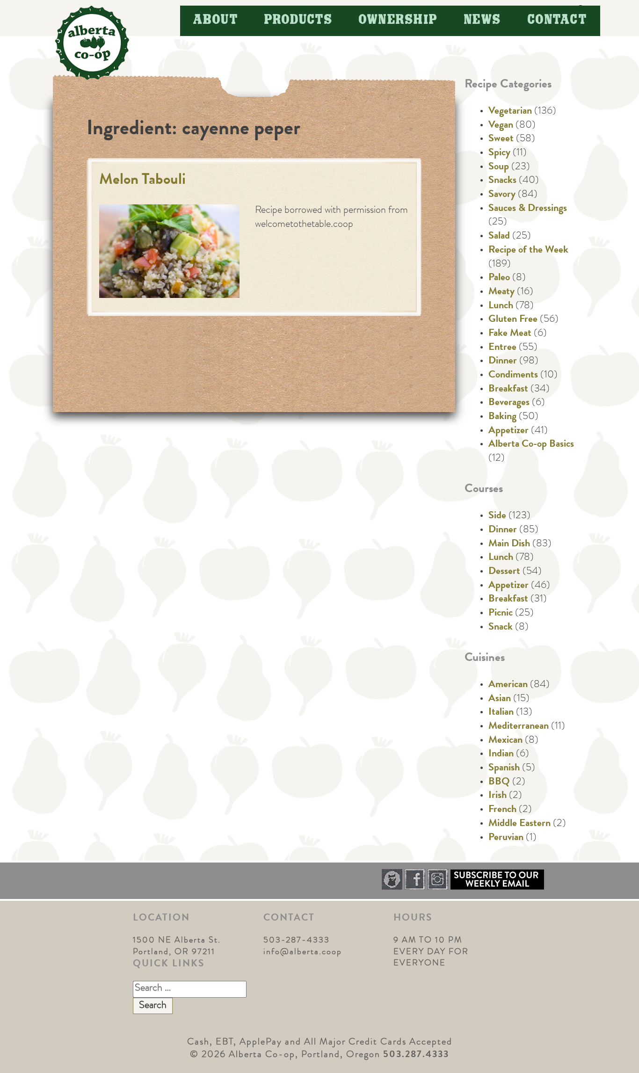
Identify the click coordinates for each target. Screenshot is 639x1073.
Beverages (509, 403)
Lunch (500, 306)
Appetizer (508, 431)
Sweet (501, 139)
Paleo (499, 278)
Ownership (398, 20)
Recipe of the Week (528, 251)
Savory (502, 195)
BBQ (499, 782)
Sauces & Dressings (527, 209)
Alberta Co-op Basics (531, 445)
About (216, 20)
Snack (500, 628)
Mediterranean (518, 727)
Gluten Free (512, 320)
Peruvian (505, 838)
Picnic (500, 614)
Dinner (502, 361)
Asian (499, 699)
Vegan (500, 126)
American (508, 685)
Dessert (504, 572)
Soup (498, 167)
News (482, 20)
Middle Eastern (519, 824)
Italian (501, 713)
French (502, 810)
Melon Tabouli (142, 180)
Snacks (502, 181)
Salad (499, 237)
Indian (501, 754)
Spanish (504, 768)
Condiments (513, 375)
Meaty (501, 292)
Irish (497, 796)
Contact (558, 20)
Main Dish (509, 544)
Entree (502, 348)
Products (298, 20)
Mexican (505, 741)
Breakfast (508, 389)
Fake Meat (509, 334)
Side (497, 516)
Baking (502, 417)
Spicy (499, 153)
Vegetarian (510, 112)
